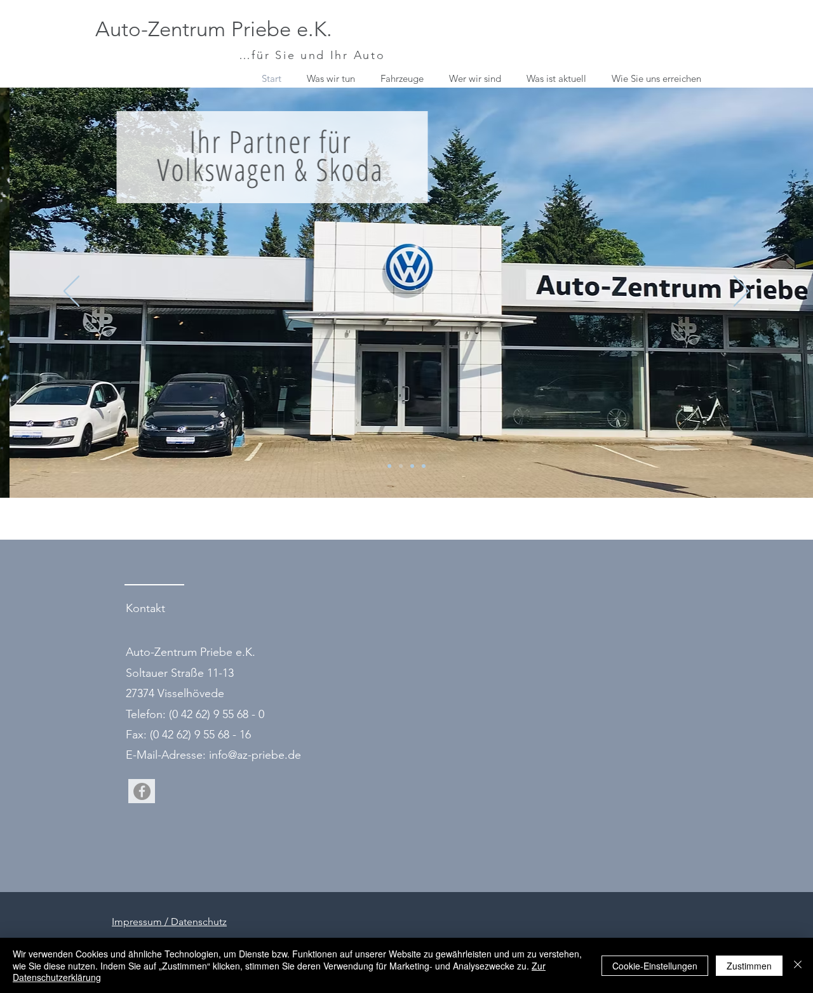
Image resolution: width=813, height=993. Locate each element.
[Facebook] (142, 791)
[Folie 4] (424, 466)
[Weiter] (741, 292)
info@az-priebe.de (255, 755)
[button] (405, 78)
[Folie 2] (389, 466)
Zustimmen (749, 965)
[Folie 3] (401, 466)
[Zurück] (71, 292)
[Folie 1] (412, 466)
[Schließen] (797, 965)
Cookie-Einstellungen (654, 965)
